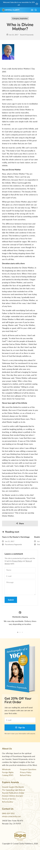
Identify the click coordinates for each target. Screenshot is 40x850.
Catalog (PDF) (7, 775)
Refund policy (7, 802)
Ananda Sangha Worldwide (13, 787)
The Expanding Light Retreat (13, 790)
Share (21, 523)
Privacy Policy (17, 561)
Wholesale (6, 769)
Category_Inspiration (20, 18)
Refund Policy (25, 775)
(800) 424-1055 (8, 813)
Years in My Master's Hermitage (16, 537)
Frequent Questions (28, 769)
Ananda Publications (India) (13, 793)
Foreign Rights (8, 772)
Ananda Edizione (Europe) (12, 796)
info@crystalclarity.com (11, 816)
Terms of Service (9, 799)
